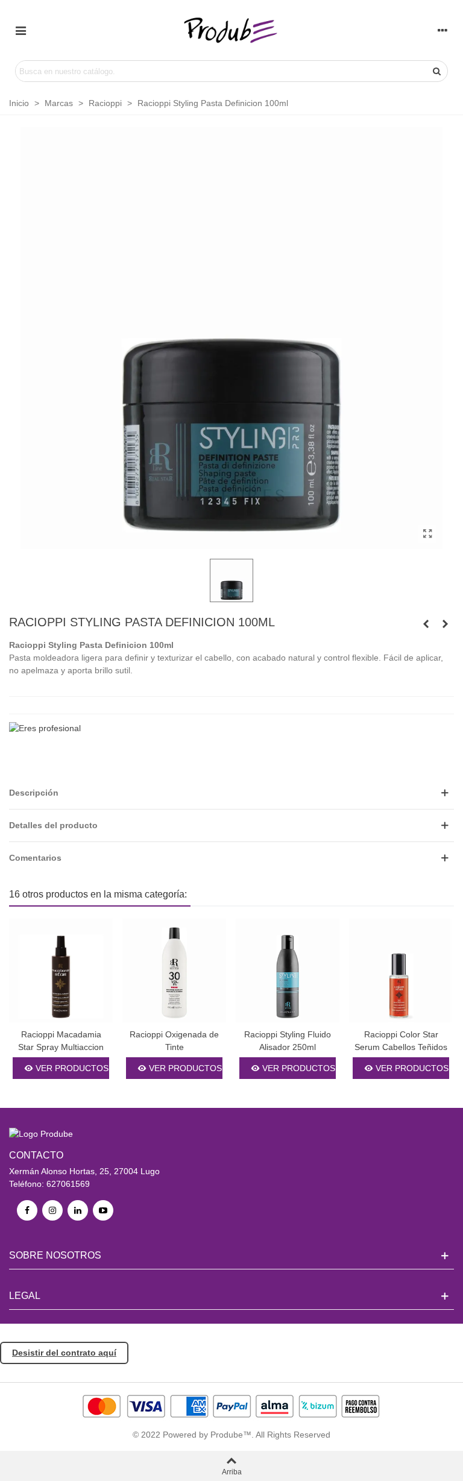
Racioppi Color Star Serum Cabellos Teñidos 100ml (400, 1047)
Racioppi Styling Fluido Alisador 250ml (287, 1041)
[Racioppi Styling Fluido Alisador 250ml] (445, 624)
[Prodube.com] (231, 30)
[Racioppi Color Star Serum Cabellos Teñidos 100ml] (401, 970)
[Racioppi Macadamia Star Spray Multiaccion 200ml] (61, 970)
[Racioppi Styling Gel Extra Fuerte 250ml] (426, 624)
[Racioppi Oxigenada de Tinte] (174, 970)
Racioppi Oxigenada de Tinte (174, 1041)
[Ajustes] (442, 30)
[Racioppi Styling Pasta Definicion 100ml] (427, 534)
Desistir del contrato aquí (64, 1352)
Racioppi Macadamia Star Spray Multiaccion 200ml (61, 1047)
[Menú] (20, 30)
